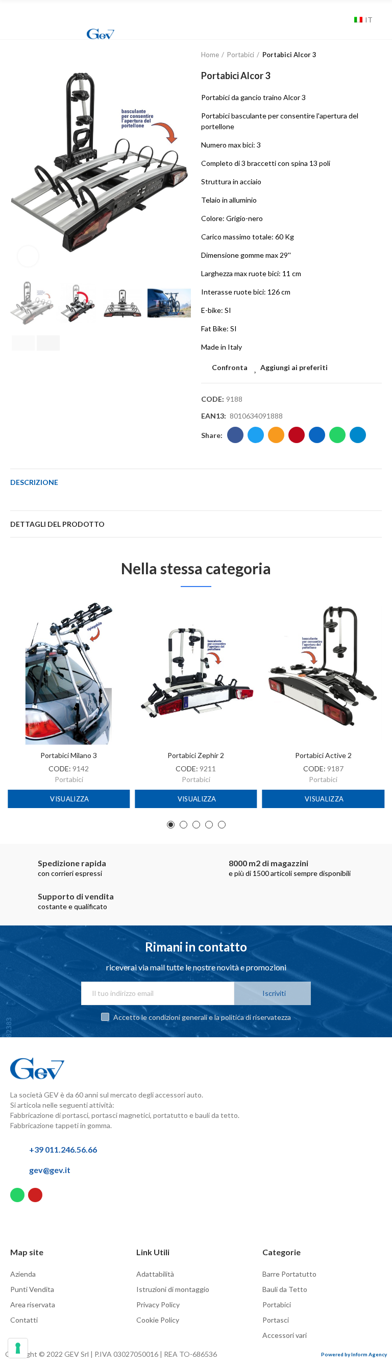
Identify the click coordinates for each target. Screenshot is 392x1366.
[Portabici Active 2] (323, 672)
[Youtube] (35, 1195)
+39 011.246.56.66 (63, 1149)
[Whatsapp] (17, 1195)
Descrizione (34, 482)
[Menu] (18, 14)
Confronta (230, 367)
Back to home (361, 55)
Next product (374, 55)
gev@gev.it (49, 1170)
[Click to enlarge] (28, 256)
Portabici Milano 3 (68, 755)
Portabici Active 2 (323, 755)
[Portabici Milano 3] (68, 672)
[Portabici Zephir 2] (195, 672)
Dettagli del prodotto (57, 524)
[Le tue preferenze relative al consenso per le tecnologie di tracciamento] (18, 1348)
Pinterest (296, 435)
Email (276, 435)
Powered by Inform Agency (354, 1354)
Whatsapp (337, 435)
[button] (20, 162)
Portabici (69, 779)
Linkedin (317, 435)
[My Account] (332, 20)
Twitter (256, 435)
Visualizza (68, 799)
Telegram (358, 435)
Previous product (348, 55)
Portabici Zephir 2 (195, 755)
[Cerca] (344, 20)
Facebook (235, 435)
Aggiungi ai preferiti (294, 367)
